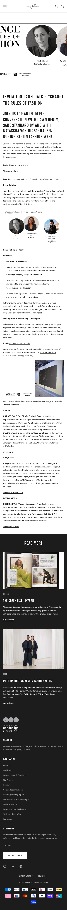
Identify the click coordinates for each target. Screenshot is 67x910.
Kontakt (6, 765)
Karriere (7, 785)
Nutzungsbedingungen (13, 794)
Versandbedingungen (13, 789)
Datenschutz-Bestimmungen (16, 799)
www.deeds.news (11, 526)
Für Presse (8, 780)
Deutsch (41, 876)
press (6, 593)
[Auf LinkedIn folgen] (12, 866)
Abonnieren (15, 855)
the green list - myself (19, 601)
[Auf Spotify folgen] (20, 866)
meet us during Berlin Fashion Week (27, 681)
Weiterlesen (8, 619)
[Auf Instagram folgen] (4, 866)
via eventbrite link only (19, 343)
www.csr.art (8, 452)
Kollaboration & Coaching (14, 775)
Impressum (8, 819)
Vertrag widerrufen (12, 814)
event (6, 674)
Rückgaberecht (10, 804)
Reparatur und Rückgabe (14, 809)
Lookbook (7, 770)
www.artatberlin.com (13, 492)
